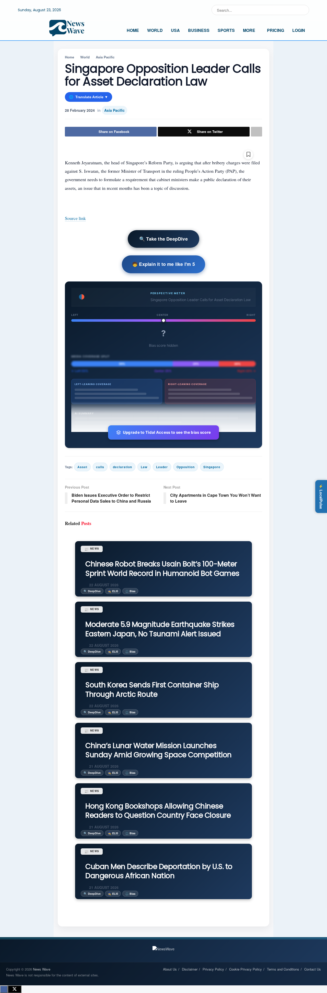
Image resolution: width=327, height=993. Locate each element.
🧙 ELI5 (113, 591)
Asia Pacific (105, 57)
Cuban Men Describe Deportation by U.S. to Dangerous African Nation (158, 871)
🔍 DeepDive (92, 591)
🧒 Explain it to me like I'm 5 (163, 264)
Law (144, 467)
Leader (162, 467)
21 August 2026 (103, 766)
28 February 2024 (80, 110)
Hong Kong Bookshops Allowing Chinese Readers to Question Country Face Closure (158, 810)
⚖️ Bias (130, 591)
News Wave (41, 969)
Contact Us (312, 969)
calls (100, 467)
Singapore (211, 467)
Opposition (186, 467)
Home (133, 30)
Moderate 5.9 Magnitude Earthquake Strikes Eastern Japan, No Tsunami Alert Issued (160, 629)
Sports (226, 30)
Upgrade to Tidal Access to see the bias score (167, 432)
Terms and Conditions (283, 969)
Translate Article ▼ (88, 97)
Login (298, 30)
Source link (75, 218)
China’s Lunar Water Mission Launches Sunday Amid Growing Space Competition (158, 750)
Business (198, 30)
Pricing (275, 30)
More (249, 30)
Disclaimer (189, 969)
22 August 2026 (103, 584)
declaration (122, 467)
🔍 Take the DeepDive (163, 238)
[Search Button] (304, 10)
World (155, 30)
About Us (170, 969)
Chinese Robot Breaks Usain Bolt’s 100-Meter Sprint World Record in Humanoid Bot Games (162, 568)
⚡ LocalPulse (321, 496)
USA (175, 30)
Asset (82, 467)
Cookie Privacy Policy (245, 969)
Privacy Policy (213, 969)
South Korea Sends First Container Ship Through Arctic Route (152, 689)
